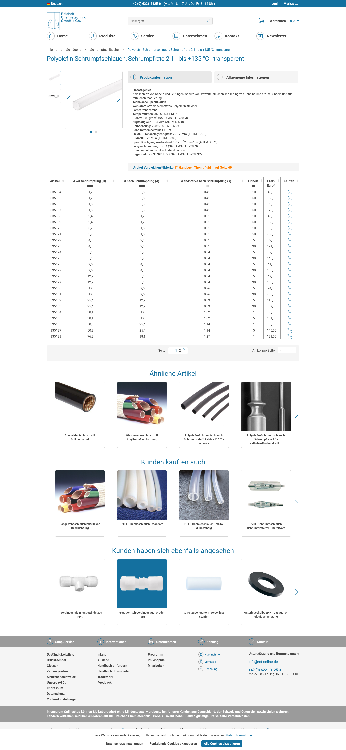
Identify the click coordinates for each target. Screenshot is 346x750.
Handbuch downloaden (113, 671)
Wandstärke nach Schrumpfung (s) (206, 183)
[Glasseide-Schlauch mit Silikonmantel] (80, 406)
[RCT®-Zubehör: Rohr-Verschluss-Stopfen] (204, 583)
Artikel (55, 181)
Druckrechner (56, 660)
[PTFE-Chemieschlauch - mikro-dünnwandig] (204, 495)
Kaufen (289, 181)
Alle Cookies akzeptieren (222, 744)
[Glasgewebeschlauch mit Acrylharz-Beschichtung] (142, 406)
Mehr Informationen (240, 735)
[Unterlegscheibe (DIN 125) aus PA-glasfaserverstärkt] (266, 583)
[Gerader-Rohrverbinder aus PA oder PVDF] (142, 583)
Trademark (105, 677)
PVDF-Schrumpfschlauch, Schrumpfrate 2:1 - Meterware (266, 526)
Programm (155, 654)
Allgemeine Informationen (247, 77)
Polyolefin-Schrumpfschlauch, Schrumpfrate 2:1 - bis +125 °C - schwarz (204, 439)
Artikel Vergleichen (146, 167)
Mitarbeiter (156, 666)
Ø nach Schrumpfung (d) (141, 183)
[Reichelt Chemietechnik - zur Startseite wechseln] (66, 21)
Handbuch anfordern (112, 666)
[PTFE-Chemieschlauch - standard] (142, 495)
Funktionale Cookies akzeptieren (173, 744)
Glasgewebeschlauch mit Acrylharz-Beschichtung (142, 437)
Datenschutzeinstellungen (124, 744)
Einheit (253, 183)
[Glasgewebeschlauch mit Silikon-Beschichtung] (80, 495)
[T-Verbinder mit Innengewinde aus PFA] (80, 583)
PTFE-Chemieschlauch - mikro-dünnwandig (204, 526)
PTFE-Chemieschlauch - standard (142, 524)
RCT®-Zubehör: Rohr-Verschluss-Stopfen (204, 614)
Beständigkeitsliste (60, 654)
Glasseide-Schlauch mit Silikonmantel (80, 437)
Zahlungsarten (57, 671)
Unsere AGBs (56, 682)
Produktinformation (156, 77)
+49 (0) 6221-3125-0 (146, 4)
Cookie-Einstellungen (62, 699)
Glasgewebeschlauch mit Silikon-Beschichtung (80, 526)
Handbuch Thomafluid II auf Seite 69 (205, 167)
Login (275, 4)
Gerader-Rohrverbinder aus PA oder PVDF (142, 614)
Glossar (52, 666)
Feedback (104, 682)
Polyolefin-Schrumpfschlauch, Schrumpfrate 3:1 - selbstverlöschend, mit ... (266, 439)
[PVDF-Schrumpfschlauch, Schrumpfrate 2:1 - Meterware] (266, 495)
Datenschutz (56, 694)
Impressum (55, 688)
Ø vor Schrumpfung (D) (89, 183)
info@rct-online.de (263, 662)
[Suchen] (208, 21)
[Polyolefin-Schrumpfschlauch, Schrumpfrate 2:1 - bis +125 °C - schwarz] (204, 406)
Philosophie (156, 660)
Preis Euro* (271, 183)
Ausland (103, 660)
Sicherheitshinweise (61, 677)
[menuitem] (277, 3)
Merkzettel (291, 4)
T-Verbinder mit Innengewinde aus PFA (80, 614)
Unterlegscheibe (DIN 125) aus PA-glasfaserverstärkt (266, 614)
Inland (101, 654)
